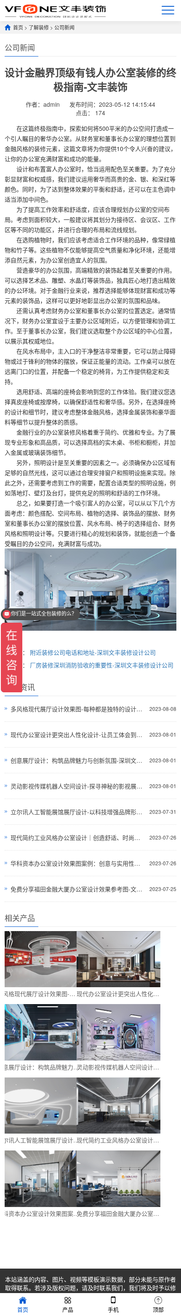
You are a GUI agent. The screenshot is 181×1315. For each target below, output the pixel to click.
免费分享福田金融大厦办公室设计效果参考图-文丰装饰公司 (78, 889)
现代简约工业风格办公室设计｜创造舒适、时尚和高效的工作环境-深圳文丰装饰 (78, 837)
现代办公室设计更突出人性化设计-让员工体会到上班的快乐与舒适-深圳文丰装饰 (78, 734)
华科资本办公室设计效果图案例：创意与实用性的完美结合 (78, 863)
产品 (67, 1309)
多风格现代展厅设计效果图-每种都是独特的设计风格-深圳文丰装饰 (78, 709)
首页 (18, 27)
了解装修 (39, 27)
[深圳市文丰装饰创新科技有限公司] (55, 10)
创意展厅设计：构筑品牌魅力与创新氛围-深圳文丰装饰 (78, 760)
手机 (113, 1309)
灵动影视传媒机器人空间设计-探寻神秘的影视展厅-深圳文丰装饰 (78, 786)
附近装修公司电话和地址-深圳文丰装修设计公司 (93, 652)
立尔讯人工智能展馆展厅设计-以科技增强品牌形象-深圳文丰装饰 (78, 811)
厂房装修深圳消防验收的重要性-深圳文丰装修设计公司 (101, 665)
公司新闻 (64, 27)
